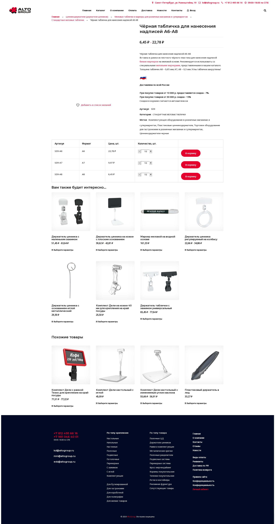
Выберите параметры (63, 250)
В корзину (190, 153)
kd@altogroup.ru (210, 2)
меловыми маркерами (168, 65)
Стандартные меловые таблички (68, 20)
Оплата (132, 10)
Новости (162, 10)
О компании (117, 10)
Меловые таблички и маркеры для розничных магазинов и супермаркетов (151, 16)
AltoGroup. (131, 516)
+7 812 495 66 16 (233, 2)
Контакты (176, 10)
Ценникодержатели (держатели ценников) (87, 16)
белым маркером (149, 61)
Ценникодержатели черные (154, 133)
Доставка (146, 10)
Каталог (100, 10)
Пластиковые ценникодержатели (175, 125)
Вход (193, 10)
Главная (86, 10)
